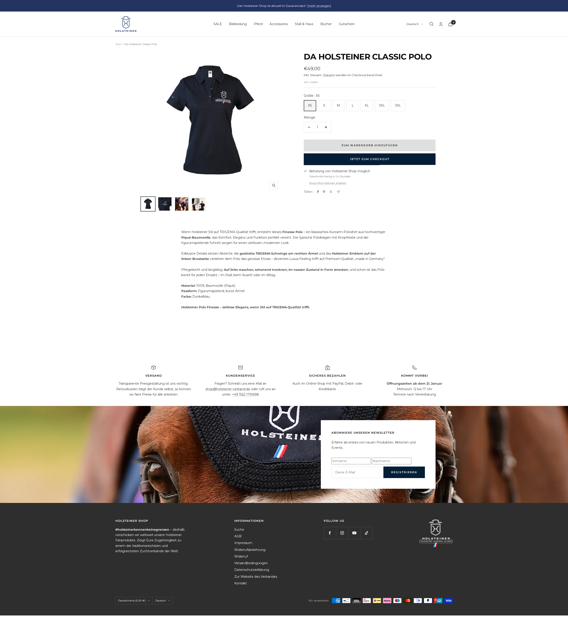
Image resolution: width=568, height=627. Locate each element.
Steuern (329, 75)
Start (118, 44)
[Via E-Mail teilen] (338, 191)
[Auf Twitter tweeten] (331, 191)
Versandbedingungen (251, 563)
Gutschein (347, 24)
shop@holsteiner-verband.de (227, 389)
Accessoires (279, 24)
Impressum (243, 543)
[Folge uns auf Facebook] (330, 533)
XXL (382, 105)
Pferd (258, 24)
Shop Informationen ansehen (327, 183)
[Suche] (432, 24)
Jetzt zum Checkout (369, 159)
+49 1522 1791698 (245, 394)
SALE (217, 24)
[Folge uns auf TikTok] (366, 533)
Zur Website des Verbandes (255, 577)
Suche (239, 530)
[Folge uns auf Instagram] (342, 533)
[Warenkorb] (450, 24)
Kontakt (240, 583)
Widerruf (241, 556)
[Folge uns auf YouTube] (354, 533)
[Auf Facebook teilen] (318, 191)
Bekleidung (238, 24)
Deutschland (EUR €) (132, 600)
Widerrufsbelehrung (249, 550)
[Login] (441, 24)
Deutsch (412, 24)
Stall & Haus (304, 24)
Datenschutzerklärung (251, 570)
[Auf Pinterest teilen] (324, 191)
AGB (237, 536)
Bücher (326, 24)
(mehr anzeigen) (319, 6)
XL (367, 105)
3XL (398, 105)
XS (310, 105)
